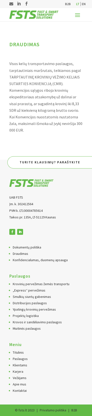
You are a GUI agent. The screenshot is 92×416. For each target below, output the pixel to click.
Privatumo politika (53, 410)
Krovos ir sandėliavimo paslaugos (37, 322)
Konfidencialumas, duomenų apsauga (40, 260)
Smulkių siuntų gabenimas (32, 296)
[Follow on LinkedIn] (20, 232)
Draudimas (20, 253)
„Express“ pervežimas (29, 290)
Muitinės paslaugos (27, 328)
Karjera (18, 371)
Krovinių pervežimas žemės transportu (41, 284)
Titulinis (18, 352)
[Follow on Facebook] (12, 232)
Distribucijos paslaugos (30, 303)
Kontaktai (20, 390)
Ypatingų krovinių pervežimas (34, 309)
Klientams (20, 365)
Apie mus (19, 384)
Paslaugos (20, 359)
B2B (68, 4)
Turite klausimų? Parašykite (50, 162)
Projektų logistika (26, 316)
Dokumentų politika (27, 247)
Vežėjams (19, 378)
